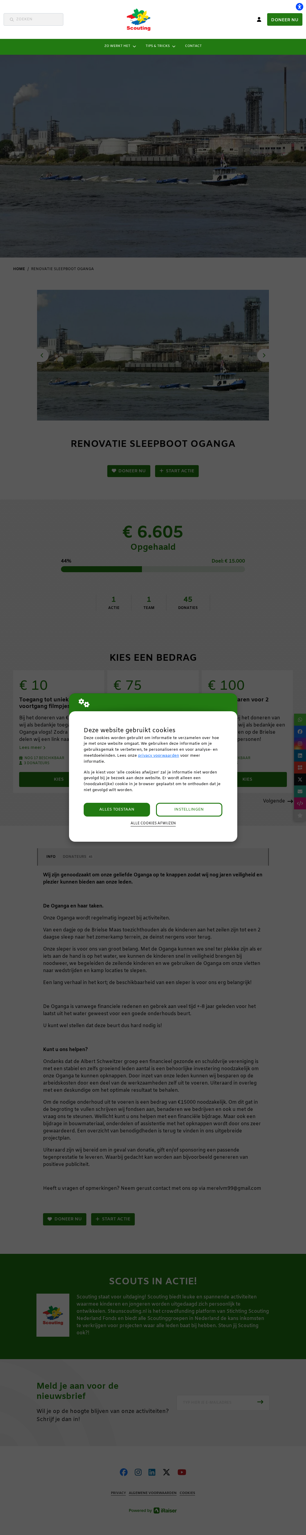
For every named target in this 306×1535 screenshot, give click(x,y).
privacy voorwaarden (158, 755)
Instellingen (189, 809)
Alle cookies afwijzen (153, 823)
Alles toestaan (116, 809)
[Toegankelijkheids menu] (299, 6)
